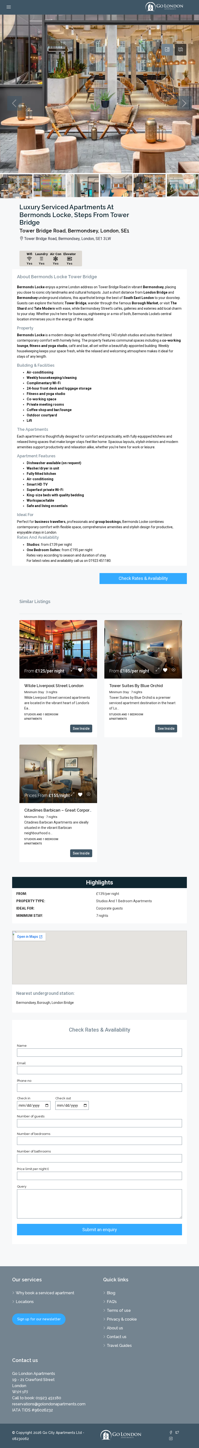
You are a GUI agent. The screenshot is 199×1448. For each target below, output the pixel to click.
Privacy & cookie (122, 1319)
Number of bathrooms (34, 1151)
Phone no (24, 1081)
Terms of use (119, 1310)
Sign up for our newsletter (39, 1319)
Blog (111, 1293)
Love (80, 670)
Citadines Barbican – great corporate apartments (72, 810)
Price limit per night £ (33, 1169)
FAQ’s (112, 1301)
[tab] (167, 50)
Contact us (116, 1336)
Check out (63, 1098)
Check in (23, 1098)
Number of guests (30, 1116)
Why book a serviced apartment (45, 1293)
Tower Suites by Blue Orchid (136, 685)
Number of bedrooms (33, 1134)
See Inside (81, 728)
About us (115, 1328)
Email (21, 1063)
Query (21, 1186)
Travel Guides (119, 1345)
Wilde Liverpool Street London (53, 685)
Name (22, 1045)
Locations (25, 1301)
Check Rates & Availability (143, 578)
